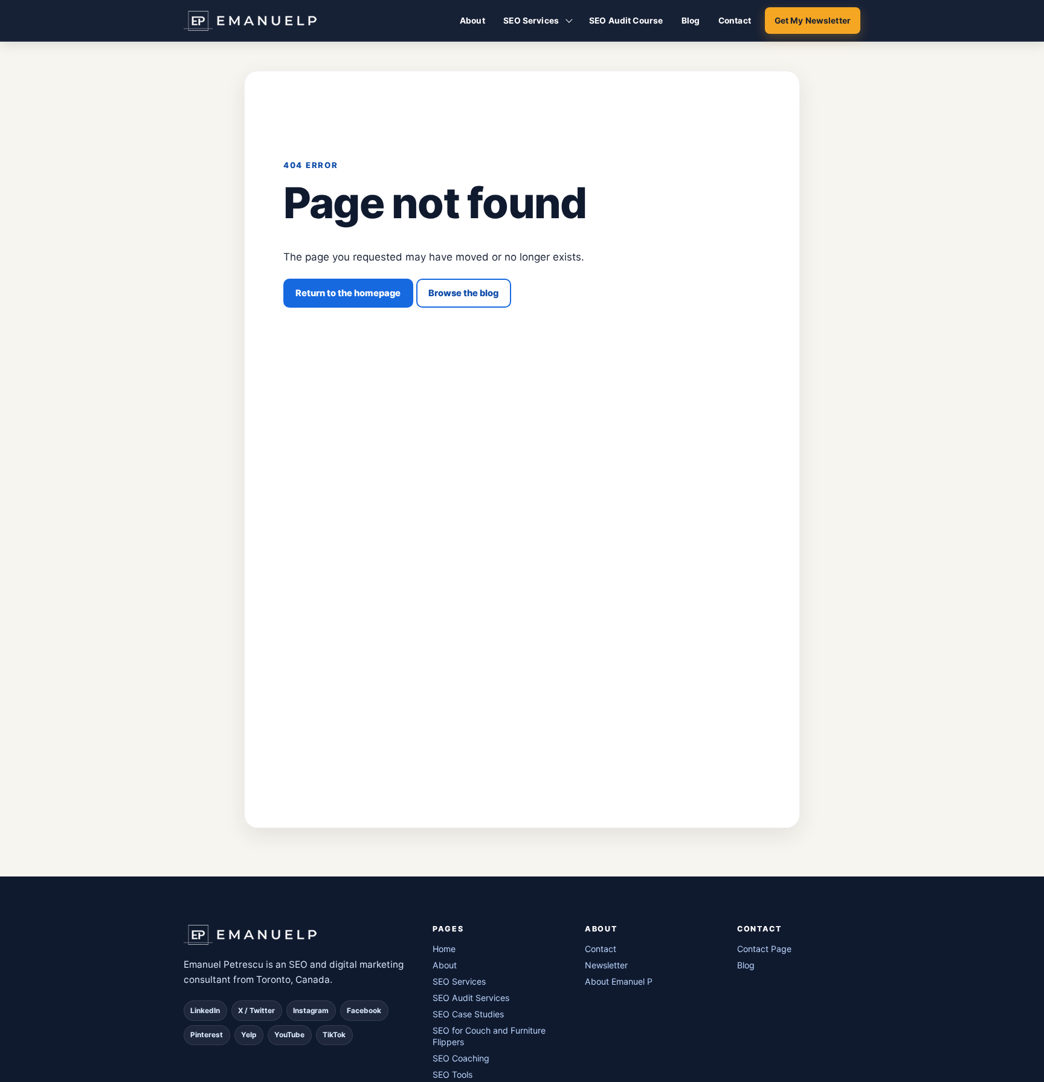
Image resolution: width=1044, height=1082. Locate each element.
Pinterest (206, 1035)
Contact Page (764, 949)
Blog (691, 20)
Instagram (311, 1010)
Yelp (248, 1035)
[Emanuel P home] (294, 935)
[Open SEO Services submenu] (569, 20)
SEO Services (531, 20)
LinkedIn (205, 1010)
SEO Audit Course (626, 20)
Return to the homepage (348, 293)
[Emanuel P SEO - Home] (250, 20)
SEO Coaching (461, 1058)
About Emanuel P (618, 981)
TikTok (334, 1035)
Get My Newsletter (813, 20)
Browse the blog (463, 293)
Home (444, 949)
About (472, 20)
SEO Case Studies (468, 1014)
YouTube (289, 1035)
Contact (734, 20)
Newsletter (606, 965)
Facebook (364, 1010)
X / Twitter (256, 1010)
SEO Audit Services (471, 998)
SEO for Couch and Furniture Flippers (489, 1036)
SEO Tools (452, 1074)
